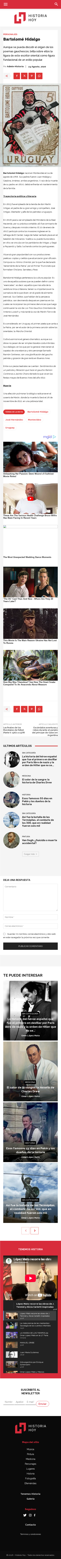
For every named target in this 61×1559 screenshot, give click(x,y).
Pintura (26, 837)
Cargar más (29, 854)
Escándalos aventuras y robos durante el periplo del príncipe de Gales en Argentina (45, 731)
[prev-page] (25, 1230)
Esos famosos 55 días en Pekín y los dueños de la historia (37, 801)
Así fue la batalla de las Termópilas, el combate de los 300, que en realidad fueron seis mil (38, 821)
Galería (30, 1498)
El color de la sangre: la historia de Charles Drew (37, 781)
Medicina (26, 776)
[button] (5, 4)
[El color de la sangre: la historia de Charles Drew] (11, 779)
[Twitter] (24, 76)
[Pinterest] (31, 76)
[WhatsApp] (39, 76)
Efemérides (30, 1483)
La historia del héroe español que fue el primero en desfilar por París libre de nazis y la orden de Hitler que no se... (39, 761)
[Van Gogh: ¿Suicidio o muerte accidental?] (11, 840)
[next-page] (35, 1230)
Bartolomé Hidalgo (37, 412)
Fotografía (30, 1478)
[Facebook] (17, 76)
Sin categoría (29, 753)
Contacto (30, 1524)
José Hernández (14, 420)
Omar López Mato (30, 1036)
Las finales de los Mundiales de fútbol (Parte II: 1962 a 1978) (14, 730)
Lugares (30, 1468)
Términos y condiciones (30, 1534)
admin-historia (15, 66)
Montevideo (34, 420)
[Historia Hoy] (30, 18)
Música (30, 1449)
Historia (26, 795)
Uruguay (9, 427)
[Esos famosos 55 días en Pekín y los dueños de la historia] (11, 800)
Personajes (10, 34)
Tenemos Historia (30, 1493)
